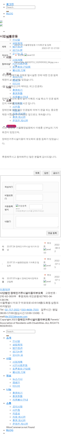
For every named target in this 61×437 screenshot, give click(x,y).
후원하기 (18, 89)
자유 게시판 (19, 416)
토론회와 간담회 (21, 66)
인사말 (16, 39)
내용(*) (8, 221)
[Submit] (7, 11)
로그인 (10, 4)
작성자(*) (9, 187)
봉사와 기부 (19, 70)
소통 (8, 403)
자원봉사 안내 (20, 399)
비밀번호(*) (9, 197)
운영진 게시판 (20, 120)
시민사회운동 (20, 365)
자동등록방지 (9, 208)
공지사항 (18, 406)
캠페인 (16, 382)
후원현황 (18, 93)
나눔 (8, 389)
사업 (8, 56)
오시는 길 (18, 354)
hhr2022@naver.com (16, 316)
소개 (8, 337)
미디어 (16, 83)
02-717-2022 (12, 309)
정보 (8, 375)
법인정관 (18, 46)
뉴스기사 (18, 378)
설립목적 (18, 43)
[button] (16, 55)
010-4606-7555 (30, 309)
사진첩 (16, 106)
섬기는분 (18, 49)
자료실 (16, 413)
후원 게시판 (19, 420)
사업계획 (18, 59)
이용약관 (5, 289)
